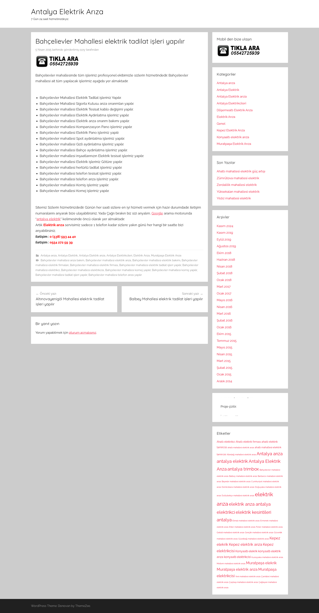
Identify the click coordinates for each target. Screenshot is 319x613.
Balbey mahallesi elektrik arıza (243, 476)
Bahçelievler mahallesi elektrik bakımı (156, 260)
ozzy (82, 49)
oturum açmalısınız (82, 332)
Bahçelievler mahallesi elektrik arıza (108, 260)
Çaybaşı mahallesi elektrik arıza (243, 582)
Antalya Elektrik (68, 255)
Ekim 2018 (224, 253)
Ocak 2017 (224, 293)
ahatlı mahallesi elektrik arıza (241, 447)
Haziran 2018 (226, 259)
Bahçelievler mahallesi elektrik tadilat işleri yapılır (150, 265)
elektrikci (226, 512)
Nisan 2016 (224, 307)
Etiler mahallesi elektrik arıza (242, 527)
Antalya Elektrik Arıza (67, 11)
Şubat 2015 (224, 367)
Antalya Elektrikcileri (119, 255)
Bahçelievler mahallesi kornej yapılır (128, 270)
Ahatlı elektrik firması (248, 441)
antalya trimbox (243, 469)
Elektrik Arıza (141, 255)
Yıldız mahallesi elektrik (234, 198)
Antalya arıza (49, 255)
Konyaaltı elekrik (246, 551)
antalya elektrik (49, 219)
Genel (221, 123)
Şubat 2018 (224, 273)
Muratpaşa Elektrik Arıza (166, 255)
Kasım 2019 (225, 232)
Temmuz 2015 (226, 341)
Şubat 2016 (224, 320)
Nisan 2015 (224, 354)
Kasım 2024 (225, 226)
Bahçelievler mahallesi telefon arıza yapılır (115, 275)
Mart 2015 (224, 361)
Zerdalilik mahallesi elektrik (237, 185)
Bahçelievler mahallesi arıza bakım (62, 260)
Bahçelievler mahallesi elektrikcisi (82, 270)
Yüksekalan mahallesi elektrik (238, 191)
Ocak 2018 (224, 280)
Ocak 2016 (224, 327)
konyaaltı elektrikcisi (237, 557)
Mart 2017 (224, 286)
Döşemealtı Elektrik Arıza (235, 110)
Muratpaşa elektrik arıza (237, 569)
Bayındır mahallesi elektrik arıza (236, 481)
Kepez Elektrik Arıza (231, 130)
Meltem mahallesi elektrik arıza (231, 563)
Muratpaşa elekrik (261, 563)
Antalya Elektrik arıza (92, 255)
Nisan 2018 (224, 266)
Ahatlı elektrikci (226, 441)
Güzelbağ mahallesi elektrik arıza (253, 539)
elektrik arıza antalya (250, 504)
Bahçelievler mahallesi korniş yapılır (174, 270)
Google (157, 213)
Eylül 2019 (224, 239)
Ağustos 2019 (226, 246)
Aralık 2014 (224, 381)
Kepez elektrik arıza (245, 544)
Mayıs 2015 (224, 347)
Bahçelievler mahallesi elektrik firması (94, 265)
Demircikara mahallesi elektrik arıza (238, 487)
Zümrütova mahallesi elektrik (238, 178)
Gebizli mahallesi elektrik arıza (230, 532)
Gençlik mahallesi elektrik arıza (259, 532)
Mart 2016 (224, 313)
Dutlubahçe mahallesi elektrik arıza (238, 495)
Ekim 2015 (224, 334)
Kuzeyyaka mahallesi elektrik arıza (267, 557)
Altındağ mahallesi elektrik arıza (241, 454)
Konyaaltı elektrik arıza (233, 137)
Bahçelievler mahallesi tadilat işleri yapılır (61, 275)
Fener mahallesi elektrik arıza (269, 527)
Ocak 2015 (224, 374)
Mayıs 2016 (224, 300)
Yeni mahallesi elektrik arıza (247, 576)
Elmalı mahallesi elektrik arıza (246, 521)
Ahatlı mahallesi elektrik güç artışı (241, 171)
